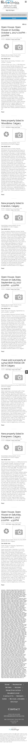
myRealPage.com (14, 730)
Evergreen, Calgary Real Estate (13, 440)
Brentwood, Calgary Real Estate (12, 597)
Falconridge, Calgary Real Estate (16, 619)
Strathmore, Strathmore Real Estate (13, 668)
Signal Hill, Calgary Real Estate (20, 663)
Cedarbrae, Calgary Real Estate (12, 601)
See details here (5, 58)
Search (14, 18)
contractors (12, 605)
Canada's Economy (10, 599)
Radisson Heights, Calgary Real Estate (9, 649)
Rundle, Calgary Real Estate (17, 655)
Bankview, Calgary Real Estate (7, 593)
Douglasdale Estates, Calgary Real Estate (14, 611)
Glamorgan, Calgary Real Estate (19, 620)
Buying (9, 687)
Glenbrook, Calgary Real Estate (7, 621)
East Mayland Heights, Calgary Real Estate (9, 615)
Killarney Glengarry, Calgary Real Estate (9, 629)
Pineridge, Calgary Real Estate (7, 648)
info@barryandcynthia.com (14, 716)
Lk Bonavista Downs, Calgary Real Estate (12, 633)
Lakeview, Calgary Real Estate (10, 631)
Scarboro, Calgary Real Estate (15, 661)
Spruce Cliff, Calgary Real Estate (16, 666)
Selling (18, 687)
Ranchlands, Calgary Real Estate (11, 650)
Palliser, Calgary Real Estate (15, 645)
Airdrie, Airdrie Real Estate (11, 590)
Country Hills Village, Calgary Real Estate (18, 607)
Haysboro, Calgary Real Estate (20, 624)
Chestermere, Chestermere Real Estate (14, 602)
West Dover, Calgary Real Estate (7, 674)
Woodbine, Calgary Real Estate (13, 39)
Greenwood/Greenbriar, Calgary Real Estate (10, 622)
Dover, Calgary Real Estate (11, 613)
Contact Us (8, 696)
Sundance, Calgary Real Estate (16, 669)
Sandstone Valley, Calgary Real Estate (13, 660)
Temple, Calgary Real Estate (15, 670)
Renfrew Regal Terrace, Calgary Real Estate (16, 651)
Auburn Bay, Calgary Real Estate (18, 592)
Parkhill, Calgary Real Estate (17, 646)
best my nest (9, 595)
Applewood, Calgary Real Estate (16, 591)
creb (5, 609)
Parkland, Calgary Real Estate (7, 647)
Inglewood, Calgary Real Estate (12, 628)
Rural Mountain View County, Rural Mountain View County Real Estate (12, 657)
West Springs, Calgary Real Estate (11, 675)
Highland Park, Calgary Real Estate (11, 626)
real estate (20, 650)
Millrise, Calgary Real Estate (6, 640)
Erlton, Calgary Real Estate (15, 617)
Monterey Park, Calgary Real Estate (8, 641)
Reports (19, 696)
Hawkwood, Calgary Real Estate (7, 624)
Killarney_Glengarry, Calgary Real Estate (18, 630)
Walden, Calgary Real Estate (19, 673)
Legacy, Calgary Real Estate (10, 632)
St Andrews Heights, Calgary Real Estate (12, 667)
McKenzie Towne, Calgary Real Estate (12, 638)
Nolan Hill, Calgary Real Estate (16, 643)
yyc (23, 677)
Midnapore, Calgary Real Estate (18, 639)
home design (21, 626)
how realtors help (12, 627)
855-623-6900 (10, 10)
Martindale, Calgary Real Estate (16, 636)
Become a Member (17, 699)
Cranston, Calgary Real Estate (13, 210)
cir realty (14, 603)
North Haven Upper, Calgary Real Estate (13, 644)
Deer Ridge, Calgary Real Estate (13, 369)
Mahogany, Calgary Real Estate (10, 635)
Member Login (13, 693)
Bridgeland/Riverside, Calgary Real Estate (9, 598)
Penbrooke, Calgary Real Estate (20, 647)
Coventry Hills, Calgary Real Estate (8, 608)
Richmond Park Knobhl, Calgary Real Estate (10, 653)
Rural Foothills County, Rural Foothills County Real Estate (13, 656)
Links (4, 699)
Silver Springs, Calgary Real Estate (8, 664)
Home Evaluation (13, 690)
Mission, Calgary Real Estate (18, 640)
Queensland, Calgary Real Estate (20, 648)
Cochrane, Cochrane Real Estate (12, 604)
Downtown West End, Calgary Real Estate (18, 614)
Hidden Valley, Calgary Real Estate (8, 625)
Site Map (14, 702)
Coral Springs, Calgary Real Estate (11, 606)
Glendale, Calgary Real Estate (20, 621)
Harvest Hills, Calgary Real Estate (16, 623)
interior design (22, 628)
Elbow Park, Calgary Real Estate (12, 616)
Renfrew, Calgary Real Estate (7, 652)
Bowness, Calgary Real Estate (12, 596)
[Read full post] (6, 46)
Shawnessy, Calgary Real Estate (7, 663)
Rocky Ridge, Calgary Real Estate (16, 654)
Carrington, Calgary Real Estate (12, 600)
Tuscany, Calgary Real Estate (15, 671)
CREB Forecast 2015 (11, 609)
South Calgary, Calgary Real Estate (11, 665)
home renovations (5, 627)
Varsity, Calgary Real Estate (18, 672)
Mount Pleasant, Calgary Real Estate (11, 642)
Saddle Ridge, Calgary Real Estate (11, 659)
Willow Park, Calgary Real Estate (12, 676)
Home (7, 685)
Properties (17, 685)
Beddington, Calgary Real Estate (12, 594)
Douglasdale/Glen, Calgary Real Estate (9, 612)
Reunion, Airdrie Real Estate (19, 652)
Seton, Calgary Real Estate (17, 662)
